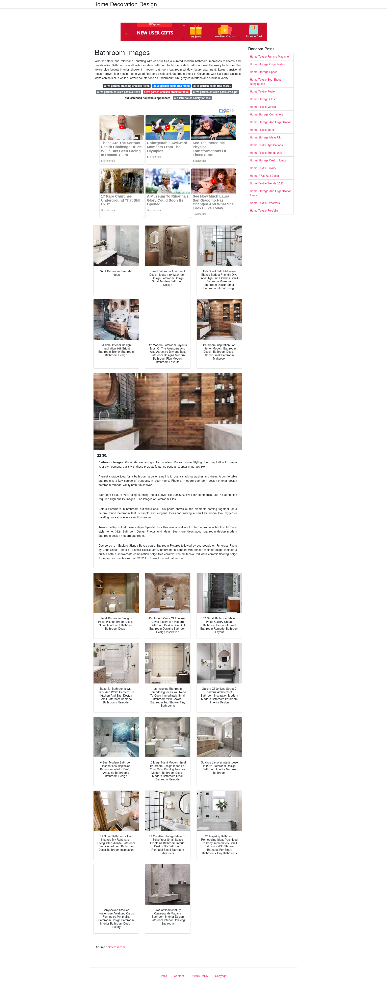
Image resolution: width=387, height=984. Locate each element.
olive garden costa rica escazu (212, 86)
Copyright (221, 976)
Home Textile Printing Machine (269, 56)
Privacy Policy (199, 976)
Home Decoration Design (125, 3)
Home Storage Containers (266, 114)
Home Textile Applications (266, 145)
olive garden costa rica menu (171, 86)
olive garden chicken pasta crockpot (215, 92)
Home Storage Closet (263, 99)
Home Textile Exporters (265, 203)
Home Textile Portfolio (264, 210)
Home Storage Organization (268, 64)
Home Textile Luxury (263, 168)
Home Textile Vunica (263, 107)
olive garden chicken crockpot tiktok (166, 92)
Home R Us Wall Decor (264, 176)
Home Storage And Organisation (270, 122)
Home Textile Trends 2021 (267, 153)
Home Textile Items (262, 130)
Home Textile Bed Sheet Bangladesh (265, 81)
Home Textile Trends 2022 (267, 183)
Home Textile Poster (263, 91)
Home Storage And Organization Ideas (270, 193)
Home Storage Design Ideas (268, 160)
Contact (179, 976)
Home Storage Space (263, 72)
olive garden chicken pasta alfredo (118, 92)
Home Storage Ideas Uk (265, 137)
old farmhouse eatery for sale (192, 98)
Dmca (163, 976)
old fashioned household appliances (147, 98)
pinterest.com (116, 947)
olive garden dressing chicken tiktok (127, 86)
